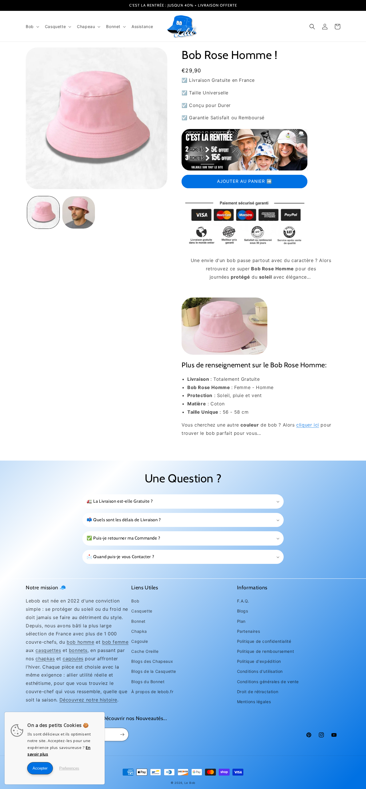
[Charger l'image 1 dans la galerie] (43, 212)
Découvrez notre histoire (88, 700)
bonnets (78, 650)
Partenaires (248, 631)
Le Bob (189, 782)
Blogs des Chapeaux (152, 661)
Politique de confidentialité (264, 641)
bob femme (115, 642)
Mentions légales (254, 701)
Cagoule (139, 641)
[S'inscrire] (122, 734)
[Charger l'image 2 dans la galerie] (78, 212)
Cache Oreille (144, 651)
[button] (31, 27)
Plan (241, 621)
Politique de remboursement (265, 651)
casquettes (48, 650)
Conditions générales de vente (268, 681)
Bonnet (138, 621)
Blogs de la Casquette (153, 671)
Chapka (139, 631)
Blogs (242, 610)
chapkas (45, 658)
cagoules (73, 658)
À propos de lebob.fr (152, 691)
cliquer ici (307, 425)
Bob (135, 600)
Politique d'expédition (259, 661)
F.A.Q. (243, 600)
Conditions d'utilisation (260, 671)
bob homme (80, 642)
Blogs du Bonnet (147, 681)
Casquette (141, 610)
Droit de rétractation (258, 691)
